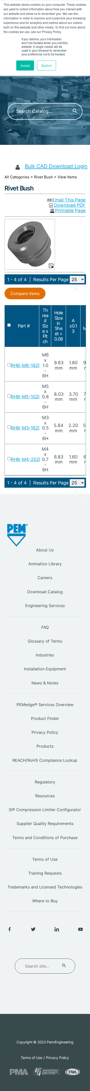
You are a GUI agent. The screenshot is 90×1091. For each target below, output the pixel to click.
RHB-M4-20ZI (25, 459)
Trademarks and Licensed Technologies (45, 886)
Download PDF (70, 205)
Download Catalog (45, 591)
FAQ (45, 627)
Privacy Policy (45, 732)
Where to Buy (45, 900)
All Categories (17, 177)
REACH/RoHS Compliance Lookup (44, 760)
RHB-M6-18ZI (25, 365)
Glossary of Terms (45, 641)
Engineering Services (45, 605)
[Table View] (82, 288)
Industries (45, 654)
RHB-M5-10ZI (25, 396)
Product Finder (45, 718)
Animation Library (45, 563)
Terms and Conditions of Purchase (45, 837)
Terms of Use (45, 859)
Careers (45, 577)
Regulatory (45, 781)
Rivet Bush (43, 177)
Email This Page (69, 200)
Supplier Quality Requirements (45, 823)
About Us (45, 549)
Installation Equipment (45, 668)
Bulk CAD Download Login (56, 166)
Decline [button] (46, 65)
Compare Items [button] (25, 293)
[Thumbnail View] (75, 288)
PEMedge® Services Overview (45, 704)
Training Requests (45, 873)
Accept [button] (25, 65)
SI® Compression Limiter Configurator (45, 809)
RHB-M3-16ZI (25, 428)
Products (45, 746)
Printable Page (70, 210)
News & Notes (45, 682)
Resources (45, 795)
